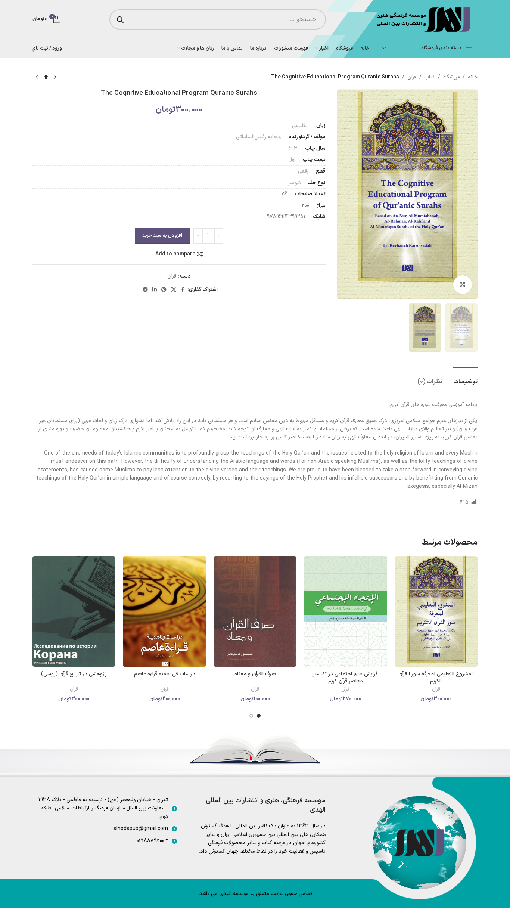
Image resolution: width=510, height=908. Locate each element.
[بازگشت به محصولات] (45, 77)
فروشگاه (451, 77)
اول (291, 160)
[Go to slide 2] (251, 716)
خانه (473, 77)
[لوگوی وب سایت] (422, 19)
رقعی (303, 171)
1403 (292, 148)
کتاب (430, 77)
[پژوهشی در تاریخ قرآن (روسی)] (73, 611)
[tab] (465, 378)
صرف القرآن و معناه (255, 674)
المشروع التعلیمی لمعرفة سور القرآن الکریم (436, 677)
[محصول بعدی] (36, 77)
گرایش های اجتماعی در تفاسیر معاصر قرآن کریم (345, 677)
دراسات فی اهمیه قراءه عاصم (164, 674)
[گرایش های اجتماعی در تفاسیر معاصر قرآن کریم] (345, 611)
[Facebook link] (182, 290)
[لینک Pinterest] (164, 290)
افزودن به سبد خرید (162, 235)
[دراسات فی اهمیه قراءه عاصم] (164, 611)
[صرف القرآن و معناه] (255, 611)
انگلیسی (300, 126)
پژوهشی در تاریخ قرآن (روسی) (74, 674)
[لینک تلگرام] (145, 290)
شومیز (294, 183)
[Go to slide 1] (259, 716)
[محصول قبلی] (54, 77)
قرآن (411, 77)
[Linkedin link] (154, 290)
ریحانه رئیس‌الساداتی (259, 137)
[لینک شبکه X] (173, 290)
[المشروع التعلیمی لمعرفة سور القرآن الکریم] (436, 611)
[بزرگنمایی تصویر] (462, 284)
